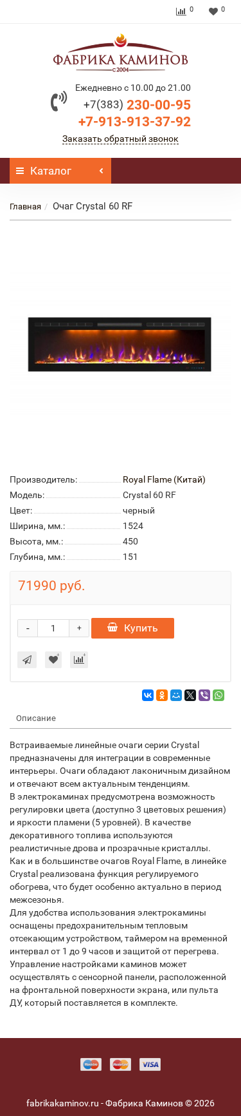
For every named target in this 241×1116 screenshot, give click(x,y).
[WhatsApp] (218, 695)
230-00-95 (137, 105)
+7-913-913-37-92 (134, 122)
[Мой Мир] (176, 695)
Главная (25, 206)
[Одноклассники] (162, 695)
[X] (190, 695)
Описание (36, 718)
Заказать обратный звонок (120, 138)
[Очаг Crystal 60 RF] (120, 344)
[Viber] (204, 695)
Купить (141, 628)
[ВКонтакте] (148, 695)
